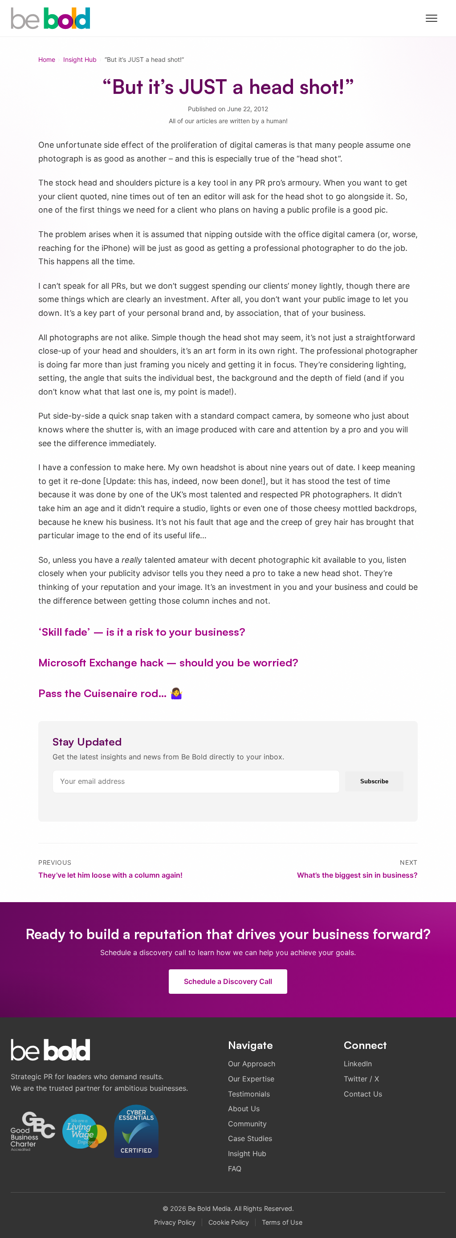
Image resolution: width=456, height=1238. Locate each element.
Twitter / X (361, 1078)
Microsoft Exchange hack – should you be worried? (168, 662)
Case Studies (250, 1138)
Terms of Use (282, 1222)
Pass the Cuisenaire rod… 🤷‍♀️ (110, 693)
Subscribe (374, 781)
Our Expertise (251, 1078)
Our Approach (251, 1063)
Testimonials (249, 1093)
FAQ (234, 1168)
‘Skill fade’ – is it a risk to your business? (141, 631)
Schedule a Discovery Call (228, 981)
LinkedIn (358, 1063)
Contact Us (363, 1093)
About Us (244, 1108)
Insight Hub (80, 59)
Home (46, 59)
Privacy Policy (174, 1222)
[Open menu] (435, 18)
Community (247, 1123)
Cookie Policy (228, 1222)
